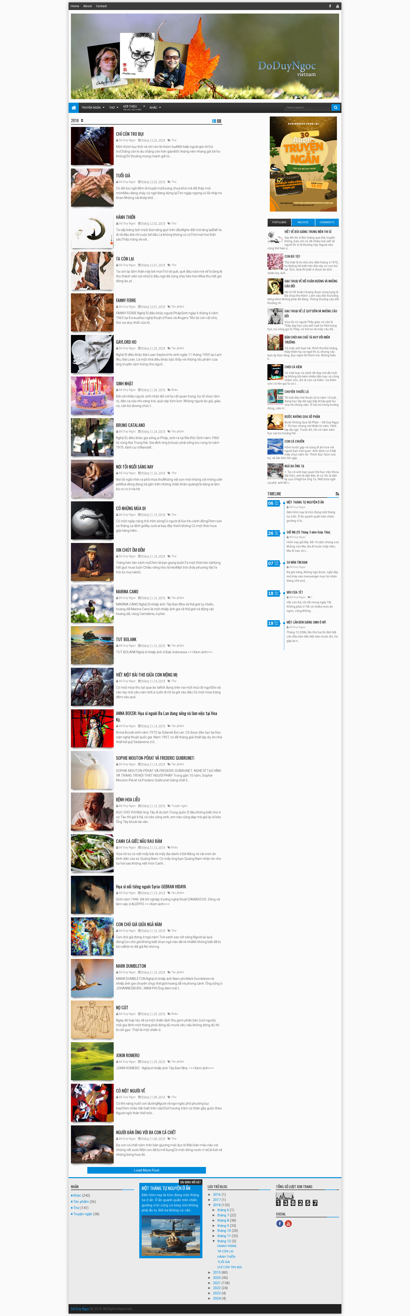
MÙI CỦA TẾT (295, 592)
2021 (217, 1283)
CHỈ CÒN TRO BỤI (130, 134)
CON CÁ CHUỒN (294, 441)
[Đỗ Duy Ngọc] (74, 108)
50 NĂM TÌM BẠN (297, 562)
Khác (153, 107)
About (87, 6)
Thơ (112, 107)
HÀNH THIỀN (125, 217)
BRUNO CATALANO (130, 425)
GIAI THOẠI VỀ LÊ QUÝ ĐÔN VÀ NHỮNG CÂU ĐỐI (310, 313)
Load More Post (146, 1170)
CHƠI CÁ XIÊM (293, 366)
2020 (217, 1278)
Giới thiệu (132, 108)
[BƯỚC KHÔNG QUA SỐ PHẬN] (275, 422)
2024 (217, 1298)
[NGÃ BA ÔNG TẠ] (275, 471)
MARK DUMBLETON (131, 966)
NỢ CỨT (122, 1007)
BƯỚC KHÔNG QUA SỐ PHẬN (302, 416)
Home (75, 6)
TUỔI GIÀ (123, 175)
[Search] (335, 107)
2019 (217, 1272)
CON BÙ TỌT (292, 256)
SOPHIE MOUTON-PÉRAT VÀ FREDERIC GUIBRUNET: (155, 758)
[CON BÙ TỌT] (275, 262)
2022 (217, 1288)
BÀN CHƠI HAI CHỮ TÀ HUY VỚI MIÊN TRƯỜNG (307, 339)
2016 (217, 1194)
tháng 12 (224, 1241)
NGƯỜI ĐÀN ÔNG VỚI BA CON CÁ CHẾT (146, 1132)
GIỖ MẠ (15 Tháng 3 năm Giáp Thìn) (308, 531)
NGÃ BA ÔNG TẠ (294, 465)
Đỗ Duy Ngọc (80, 1309)
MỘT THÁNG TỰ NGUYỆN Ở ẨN (305, 501)
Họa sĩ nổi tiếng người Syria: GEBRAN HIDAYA (151, 886)
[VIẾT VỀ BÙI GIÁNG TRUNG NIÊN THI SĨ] (275, 237)
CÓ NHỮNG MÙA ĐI (131, 508)
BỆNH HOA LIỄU (128, 799)
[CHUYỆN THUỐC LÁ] (275, 397)
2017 (217, 1200)
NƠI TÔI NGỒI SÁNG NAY (134, 467)
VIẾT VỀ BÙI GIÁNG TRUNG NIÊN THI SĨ (307, 231)
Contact (101, 6)
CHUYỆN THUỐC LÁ (296, 391)
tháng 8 (223, 1220)
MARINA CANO (127, 591)
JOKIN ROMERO (128, 1055)
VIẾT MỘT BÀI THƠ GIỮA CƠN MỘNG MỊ (146, 675)
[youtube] (337, 6)
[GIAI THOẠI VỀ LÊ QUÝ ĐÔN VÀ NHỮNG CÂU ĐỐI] (275, 316)
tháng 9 (223, 1226)
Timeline (274, 494)
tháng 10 (224, 1231)
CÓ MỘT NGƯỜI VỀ (130, 1091)
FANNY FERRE (126, 300)
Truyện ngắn (91, 107)
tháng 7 (223, 1215)
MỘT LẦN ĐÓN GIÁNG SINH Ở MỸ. (307, 621)
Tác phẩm (177, 306)
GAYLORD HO (126, 342)
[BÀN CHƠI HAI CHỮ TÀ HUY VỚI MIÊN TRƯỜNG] (275, 342)
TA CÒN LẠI (125, 259)
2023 (217, 1293)
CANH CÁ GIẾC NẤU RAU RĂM (139, 841)
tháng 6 (223, 1210)
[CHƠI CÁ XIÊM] (275, 372)
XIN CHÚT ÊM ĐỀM (130, 550)
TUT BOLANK (126, 639)
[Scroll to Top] (404, 1307)
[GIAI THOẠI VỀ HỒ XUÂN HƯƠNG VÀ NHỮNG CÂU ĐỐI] (275, 286)
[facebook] (330, 6)
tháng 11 (224, 1236)
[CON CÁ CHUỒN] (275, 447)
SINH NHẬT (124, 383)
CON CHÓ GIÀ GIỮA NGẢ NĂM (139, 924)
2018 (217, 1205)
